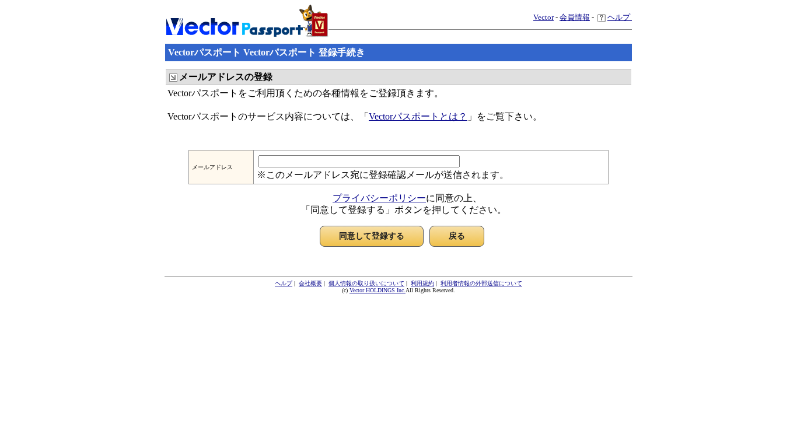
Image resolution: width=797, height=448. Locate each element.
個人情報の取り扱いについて (366, 283)
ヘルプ (619, 17)
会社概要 (310, 283)
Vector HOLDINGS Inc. (377, 290)
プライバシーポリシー (379, 198)
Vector (543, 17)
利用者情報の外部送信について (481, 283)
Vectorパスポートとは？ (418, 116)
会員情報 (575, 17)
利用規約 (422, 283)
